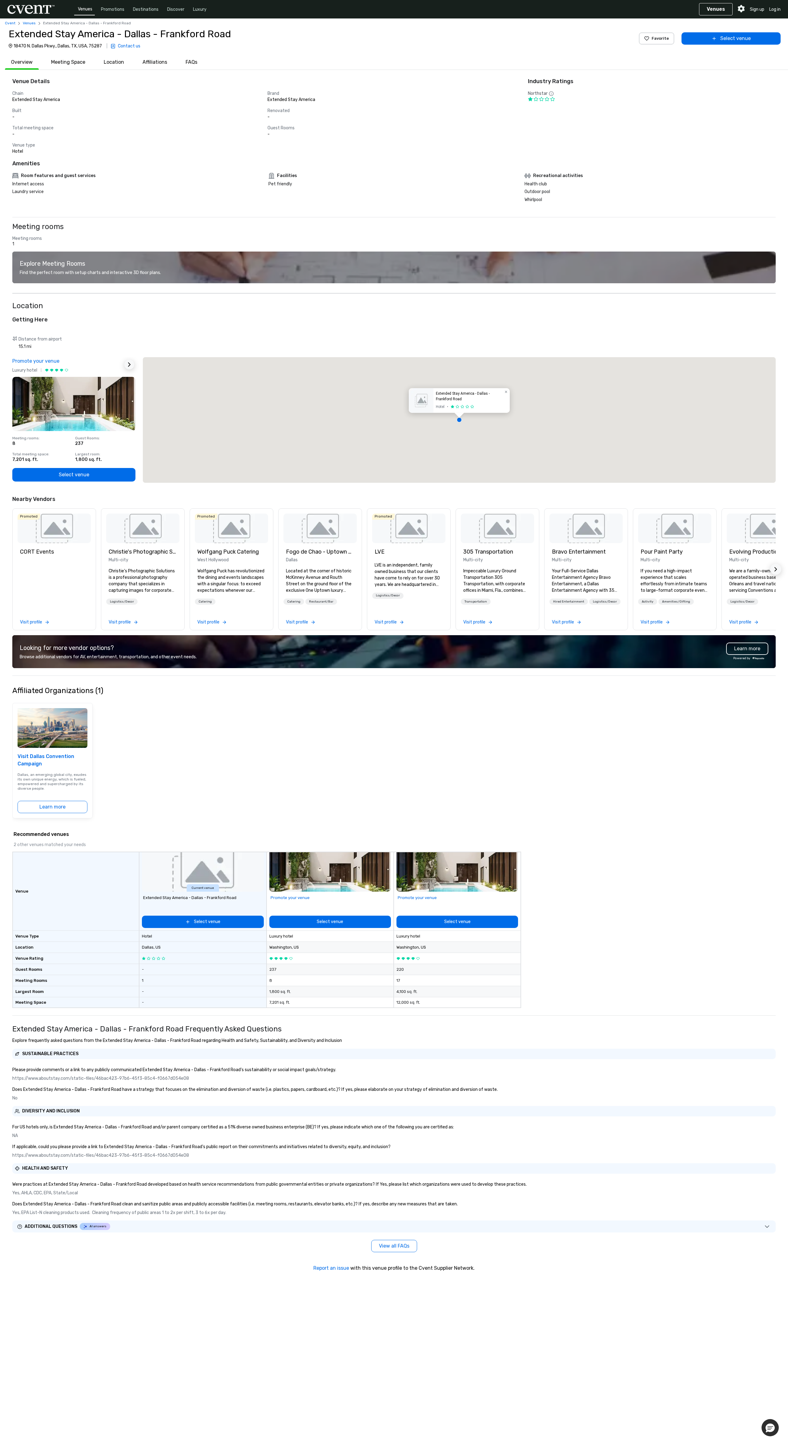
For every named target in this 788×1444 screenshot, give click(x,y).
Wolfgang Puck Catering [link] (228, 551)
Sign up (757, 9)
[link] (54, 528)
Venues (85, 9)
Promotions (112, 9)
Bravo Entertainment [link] (579, 551)
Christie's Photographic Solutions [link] (143, 551)
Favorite (660, 38)
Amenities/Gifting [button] (676, 601)
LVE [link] (379, 551)
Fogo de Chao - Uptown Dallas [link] (320, 551)
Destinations (146, 9)
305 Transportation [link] (488, 551)
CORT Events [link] (37, 551)
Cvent (10, 23)
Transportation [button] (475, 601)
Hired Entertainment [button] (568, 601)
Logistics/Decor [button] (122, 601)
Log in (775, 9)
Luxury (200, 9)
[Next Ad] (129, 364)
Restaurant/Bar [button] (321, 601)
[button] (459, 420)
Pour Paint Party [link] (662, 551)
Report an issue (331, 1268)
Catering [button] (205, 601)
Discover (175, 9)
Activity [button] (647, 601)
